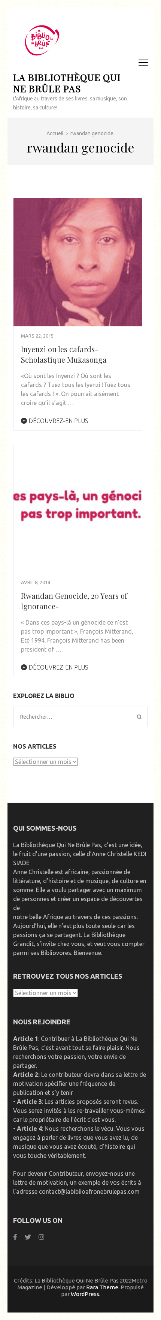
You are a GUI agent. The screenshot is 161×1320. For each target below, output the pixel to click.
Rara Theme (102, 1287)
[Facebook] (15, 1237)
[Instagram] (41, 1237)
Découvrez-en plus (57, 420)
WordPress (85, 1294)
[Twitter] (28, 1237)
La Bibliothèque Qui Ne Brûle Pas (67, 82)
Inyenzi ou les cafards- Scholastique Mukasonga (64, 354)
